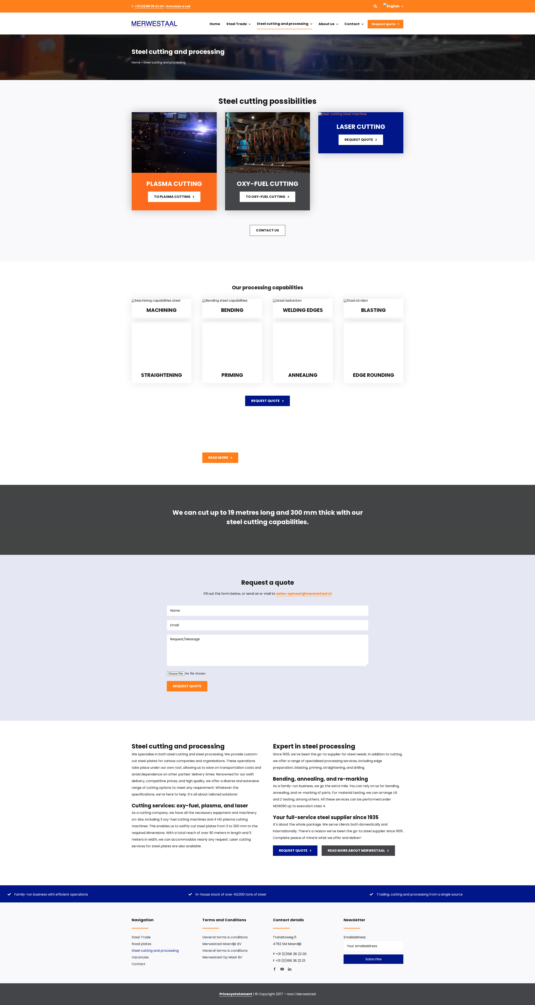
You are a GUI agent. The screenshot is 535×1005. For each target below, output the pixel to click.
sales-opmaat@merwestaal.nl (304, 593)
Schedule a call (178, 6)
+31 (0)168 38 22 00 (149, 6)
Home (136, 62)
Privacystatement (235, 994)
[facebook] (274, 969)
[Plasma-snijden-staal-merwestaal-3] (174, 113)
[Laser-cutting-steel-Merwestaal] (342, 114)
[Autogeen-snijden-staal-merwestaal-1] (267, 113)
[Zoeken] (375, 6)
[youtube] (282, 969)
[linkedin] (289, 969)
